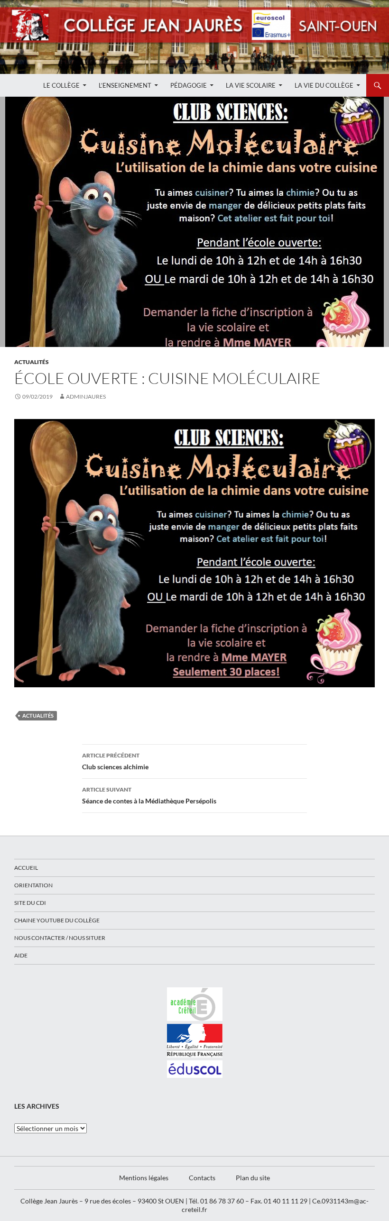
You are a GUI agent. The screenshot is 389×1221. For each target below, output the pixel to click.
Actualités (31, 361)
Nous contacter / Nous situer (59, 937)
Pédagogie (188, 85)
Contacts (202, 1178)
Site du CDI (30, 902)
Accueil (26, 867)
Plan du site (253, 1178)
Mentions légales (143, 1178)
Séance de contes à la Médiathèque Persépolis (149, 795)
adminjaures (86, 396)
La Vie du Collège (324, 85)
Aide (21, 955)
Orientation (33, 885)
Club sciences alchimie (115, 761)
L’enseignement (125, 85)
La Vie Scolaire (251, 85)
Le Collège (61, 85)
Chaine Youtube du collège (57, 920)
